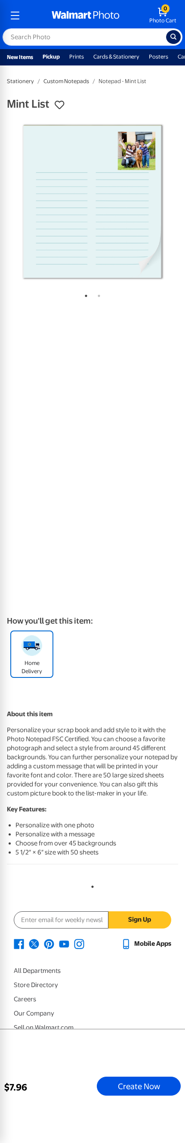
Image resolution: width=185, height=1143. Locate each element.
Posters (158, 56)
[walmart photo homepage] (85, 15)
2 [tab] (97, 294)
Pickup (51, 56)
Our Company (34, 1013)
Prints (76, 56)
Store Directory (36, 985)
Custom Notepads (66, 81)
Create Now (139, 1086)
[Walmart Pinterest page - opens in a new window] (49, 943)
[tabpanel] (92, 201)
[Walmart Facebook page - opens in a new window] (19, 943)
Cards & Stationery (116, 56)
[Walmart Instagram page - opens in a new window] (79, 943)
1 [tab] (84, 294)
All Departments (37, 971)
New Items (20, 57)
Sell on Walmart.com (44, 1027)
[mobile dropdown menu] (15, 15)
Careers (25, 999)
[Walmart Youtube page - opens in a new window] (64, 943)
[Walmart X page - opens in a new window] (34, 943)
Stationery (20, 81)
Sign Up (139, 919)
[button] (59, 105)
